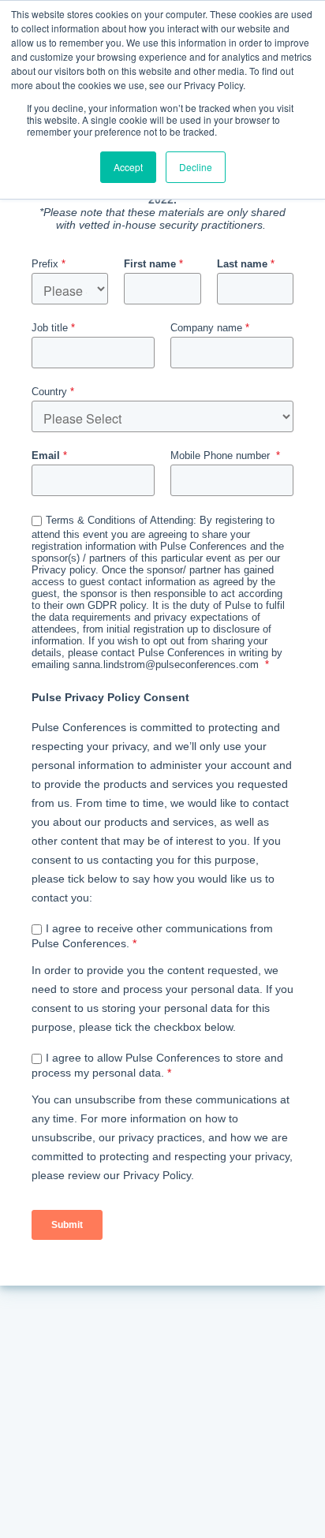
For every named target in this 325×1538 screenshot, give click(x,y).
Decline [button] (195, 167)
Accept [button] (128, 167)
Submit (67, 1224)
